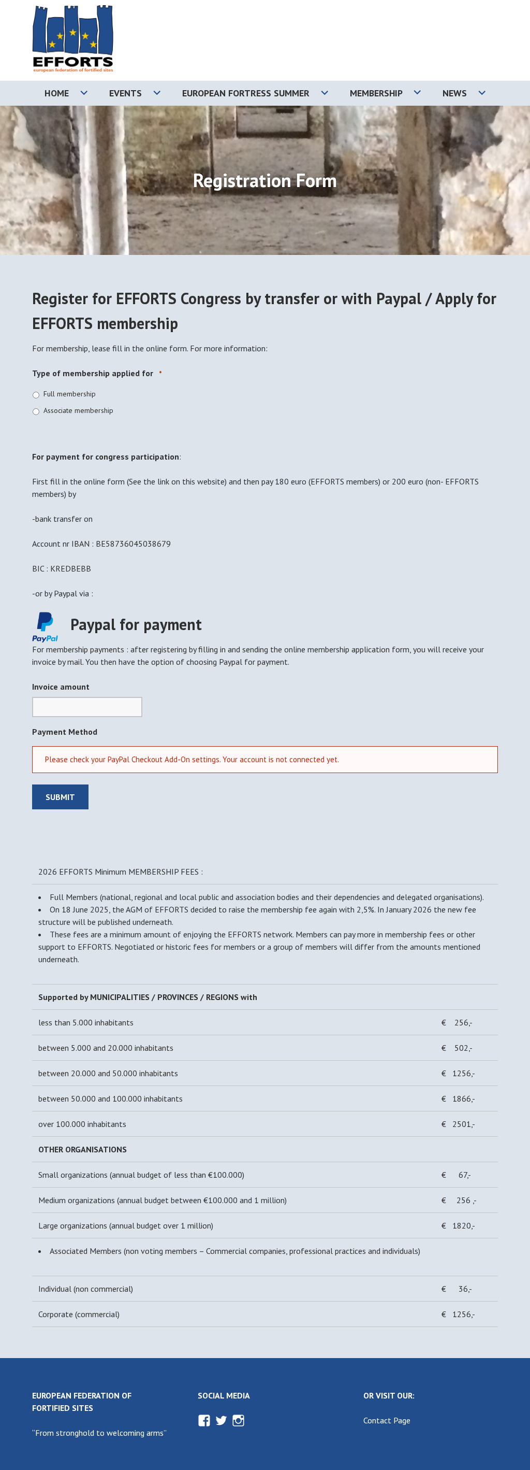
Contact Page (386, 1420)
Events (125, 93)
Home (57, 93)
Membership (376, 93)
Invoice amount (61, 686)
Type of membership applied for (97, 373)
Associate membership (78, 410)
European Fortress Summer (246, 93)
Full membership (69, 393)
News (455, 93)
